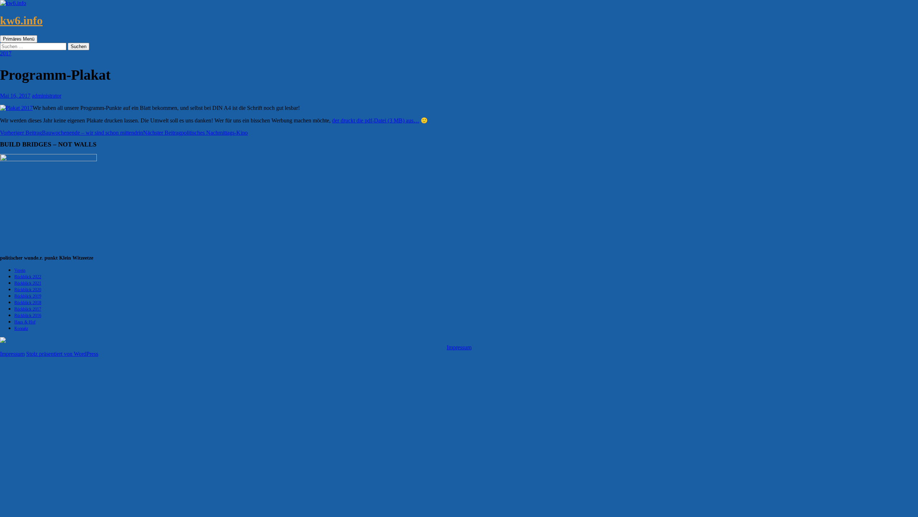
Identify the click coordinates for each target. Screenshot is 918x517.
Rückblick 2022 (27, 276)
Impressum (459, 347)
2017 (5, 53)
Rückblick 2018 (27, 302)
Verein (19, 270)
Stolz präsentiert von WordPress (62, 354)
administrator (46, 96)
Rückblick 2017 (27, 309)
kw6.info (21, 20)
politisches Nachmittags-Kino (195, 133)
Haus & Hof (25, 322)
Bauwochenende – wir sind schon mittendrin (71, 133)
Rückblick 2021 (27, 283)
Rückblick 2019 (27, 296)
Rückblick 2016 (27, 315)
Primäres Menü (18, 39)
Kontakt (21, 328)
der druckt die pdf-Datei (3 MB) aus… (375, 120)
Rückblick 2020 (27, 289)
